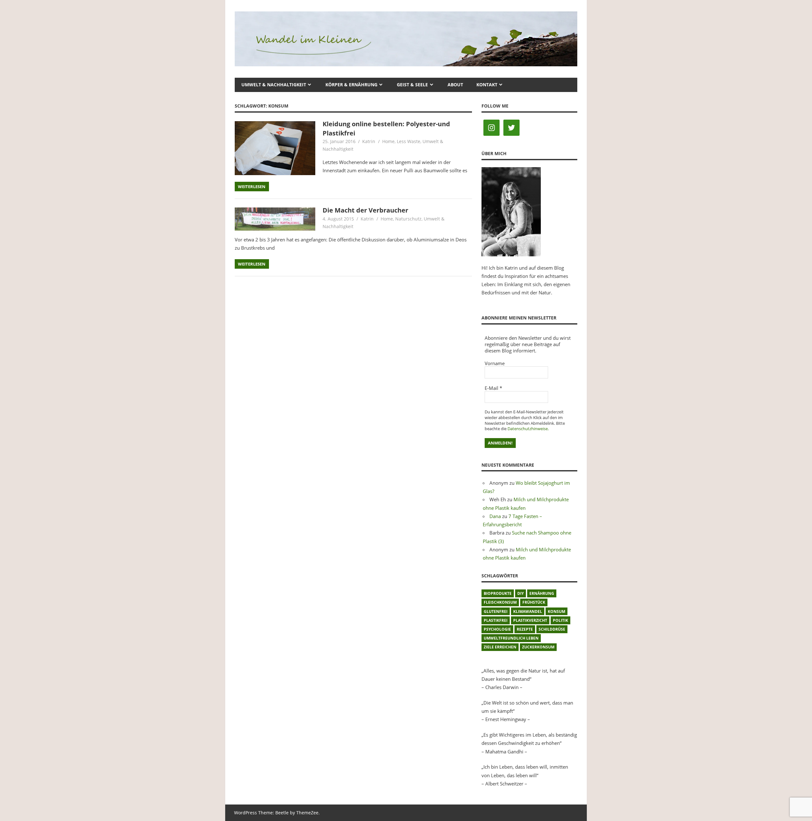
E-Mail (493, 388)
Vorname (495, 363)
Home (388, 141)
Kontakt (486, 85)
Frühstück (533, 602)
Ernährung (541, 593)
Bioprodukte (498, 593)
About (455, 85)
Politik (560, 620)
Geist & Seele (412, 85)
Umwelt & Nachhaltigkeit (273, 85)
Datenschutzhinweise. (528, 428)
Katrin (368, 141)
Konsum (556, 611)
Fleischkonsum (500, 602)
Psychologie (497, 629)
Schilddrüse (552, 629)
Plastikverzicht (530, 620)
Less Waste (408, 141)
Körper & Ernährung (351, 85)
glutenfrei (496, 611)
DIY (520, 593)
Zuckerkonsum (538, 647)
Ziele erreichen (500, 647)
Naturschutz (408, 219)
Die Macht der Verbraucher (365, 210)
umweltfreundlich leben (511, 638)
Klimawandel (527, 611)
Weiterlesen (251, 186)
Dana (495, 516)
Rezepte (525, 629)
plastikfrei (496, 620)
